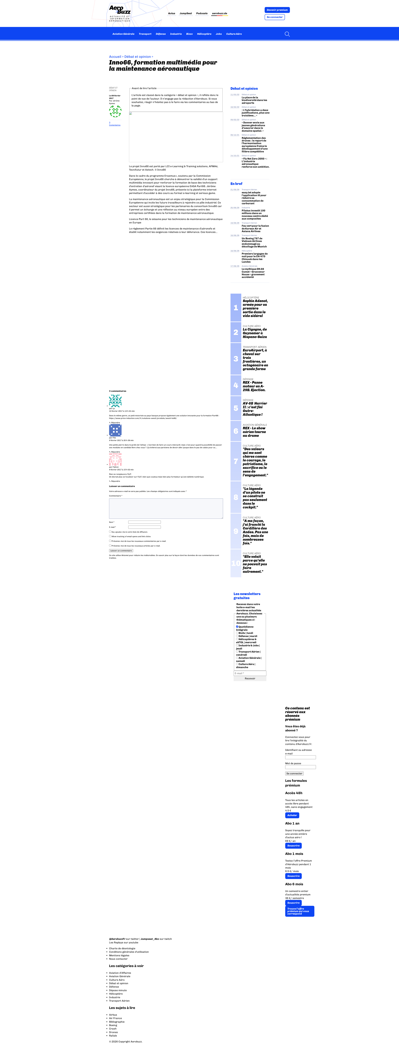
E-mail (112, 527)
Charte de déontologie (122, 948)
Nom (111, 522)
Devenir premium (277, 9)
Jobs (219, 33)
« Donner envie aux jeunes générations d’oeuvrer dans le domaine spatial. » (253, 126)
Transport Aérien (249, 189)
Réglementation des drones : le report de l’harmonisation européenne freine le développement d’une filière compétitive (255, 144)
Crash (113, 1028)
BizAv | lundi (245, 632)
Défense (161, 33)
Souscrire (293, 845)
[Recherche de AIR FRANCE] (286, 34)
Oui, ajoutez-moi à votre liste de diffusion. (129, 532)
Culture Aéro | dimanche (245, 666)
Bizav (189, 33)
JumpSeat (186, 13)
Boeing (113, 1025)
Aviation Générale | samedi (249, 659)
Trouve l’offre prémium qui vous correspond (298, 911)
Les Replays (116, 942)
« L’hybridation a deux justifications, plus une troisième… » (255, 113)
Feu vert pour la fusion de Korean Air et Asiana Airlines (255, 228)
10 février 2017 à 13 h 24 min (122, 411)
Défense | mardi (247, 636)
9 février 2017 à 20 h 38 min (121, 440)
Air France (115, 1018)
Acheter (292, 815)
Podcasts (202, 13)
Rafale (113, 1035)
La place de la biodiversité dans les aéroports (254, 100)
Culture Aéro (234, 33)
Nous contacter (118, 958)
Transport (145, 33)
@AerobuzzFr (117, 938)
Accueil (115, 57)
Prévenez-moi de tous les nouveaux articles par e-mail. (136, 546)
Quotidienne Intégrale (244, 628)
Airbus (113, 1014)
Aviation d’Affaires (120, 972)
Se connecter (275, 17)
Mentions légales (119, 955)
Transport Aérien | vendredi (248, 653)
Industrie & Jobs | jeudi (248, 647)
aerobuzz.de (219, 13)
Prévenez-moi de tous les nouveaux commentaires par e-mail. (139, 541)
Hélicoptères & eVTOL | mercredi (246, 641)
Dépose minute (118, 990)
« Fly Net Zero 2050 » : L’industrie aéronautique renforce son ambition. (255, 162)
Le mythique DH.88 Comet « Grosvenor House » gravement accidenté (253, 273)
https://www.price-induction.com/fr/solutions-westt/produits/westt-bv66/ (143, 418)
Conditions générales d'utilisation (129, 951)
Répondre (115, 423)
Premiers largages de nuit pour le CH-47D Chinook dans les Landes (255, 257)
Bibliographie (117, 1021)
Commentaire (115, 496)
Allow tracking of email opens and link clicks (131, 536)
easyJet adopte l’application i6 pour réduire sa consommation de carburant (254, 198)
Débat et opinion (137, 57)
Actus (171, 13)
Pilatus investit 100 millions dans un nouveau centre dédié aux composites (255, 214)
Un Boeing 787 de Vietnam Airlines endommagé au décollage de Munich (254, 242)
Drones (113, 1032)
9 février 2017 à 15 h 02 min (121, 470)
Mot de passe (293, 763)
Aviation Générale (123, 33)
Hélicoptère (204, 33)
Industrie (176, 33)
